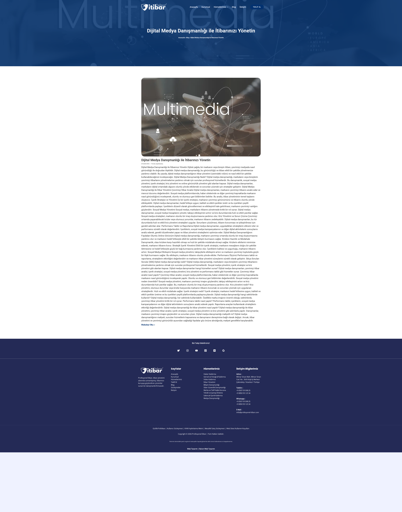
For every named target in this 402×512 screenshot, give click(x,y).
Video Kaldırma (210, 379)
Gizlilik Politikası (159, 428)
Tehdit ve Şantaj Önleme (213, 393)
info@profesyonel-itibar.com (247, 412)
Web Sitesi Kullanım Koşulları (237, 428)
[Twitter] (178, 350)
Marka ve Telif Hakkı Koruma (215, 390)
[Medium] (214, 350)
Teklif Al (174, 382)
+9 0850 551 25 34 (243, 393)
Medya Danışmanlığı (212, 398)
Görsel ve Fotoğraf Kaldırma (215, 377)
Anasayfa (194, 7)
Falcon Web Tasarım (207, 449)
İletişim (243, 7)
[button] (227, 7)
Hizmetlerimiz (220, 7)
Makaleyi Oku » (148, 325)
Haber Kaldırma (210, 374)
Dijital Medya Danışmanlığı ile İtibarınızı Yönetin (201, 31)
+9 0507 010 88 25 (243, 390)
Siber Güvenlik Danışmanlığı (215, 387)
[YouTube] (196, 350)
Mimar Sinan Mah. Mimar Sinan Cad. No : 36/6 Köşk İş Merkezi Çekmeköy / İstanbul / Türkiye (248, 379)
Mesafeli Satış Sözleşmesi (215, 428)
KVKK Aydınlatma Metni (194, 428)
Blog (234, 7)
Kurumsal (206, 7)
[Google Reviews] (223, 350)
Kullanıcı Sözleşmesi (175, 428)
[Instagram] (187, 350)
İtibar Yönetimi (209, 382)
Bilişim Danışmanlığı (211, 385)
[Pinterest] (205, 350)
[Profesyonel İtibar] (154, 7)
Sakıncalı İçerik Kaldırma (213, 395)
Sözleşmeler (176, 387)
